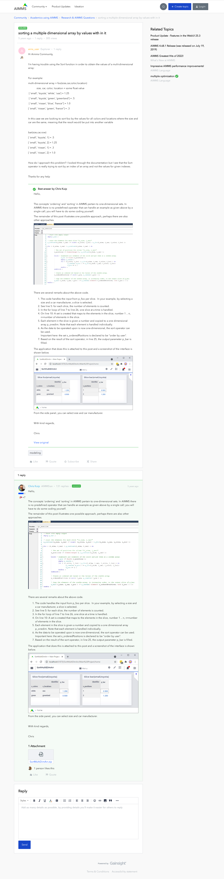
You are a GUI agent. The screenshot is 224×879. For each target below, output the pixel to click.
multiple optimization (162, 76)
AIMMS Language (160, 70)
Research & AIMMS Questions (78, 17)
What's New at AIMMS (162, 60)
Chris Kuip (34, 486)
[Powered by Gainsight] (112, 864)
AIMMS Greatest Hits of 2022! (167, 55)
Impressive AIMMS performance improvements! (177, 66)
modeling (35, 452)
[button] (179, 6)
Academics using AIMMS (44, 17)
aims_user (33, 49)
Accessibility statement (124, 871)
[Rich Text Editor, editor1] (78, 821)
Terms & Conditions (98, 871)
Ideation (79, 6)
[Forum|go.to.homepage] (21, 6)
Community (20, 17)
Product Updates (61, 6)
